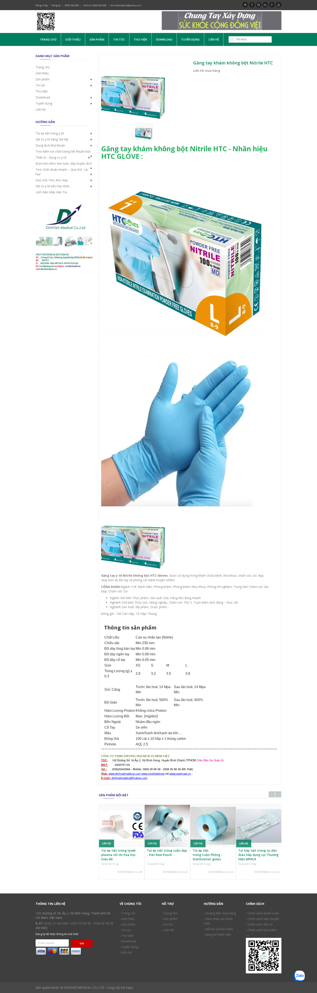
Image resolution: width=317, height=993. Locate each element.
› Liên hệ (126, 952)
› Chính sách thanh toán (262, 913)
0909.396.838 (72, 5)
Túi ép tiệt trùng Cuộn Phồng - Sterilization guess (207, 854)
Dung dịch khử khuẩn (50, 145)
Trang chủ (48, 39)
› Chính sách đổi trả (259, 924)
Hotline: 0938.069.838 (94, 5)
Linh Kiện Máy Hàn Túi (51, 192)
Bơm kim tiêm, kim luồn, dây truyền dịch (64, 163)
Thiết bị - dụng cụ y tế (51, 157)
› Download (128, 941)
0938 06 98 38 (103, 923)
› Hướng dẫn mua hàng (220, 913)
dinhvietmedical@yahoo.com (125, 5)
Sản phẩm (96, 39)
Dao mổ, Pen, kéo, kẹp (52, 180)
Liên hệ (214, 39)
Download (164, 39)
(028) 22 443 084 (56, 923)
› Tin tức (125, 930)
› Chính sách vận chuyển (262, 919)
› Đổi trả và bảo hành (218, 929)
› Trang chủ (170, 913)
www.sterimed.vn (180, 773)
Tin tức (119, 39)
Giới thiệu (73, 39)
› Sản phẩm (127, 924)
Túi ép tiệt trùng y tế (50, 133)
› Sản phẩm (169, 919)
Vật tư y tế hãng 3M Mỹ (52, 139)
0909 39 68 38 (81, 923)
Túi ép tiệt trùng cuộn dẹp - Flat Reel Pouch (167, 852)
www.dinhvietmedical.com (125, 773)
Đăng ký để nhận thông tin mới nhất (57, 934)
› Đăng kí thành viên (217, 934)
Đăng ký (56, 5)
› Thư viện (126, 936)
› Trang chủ (128, 913)
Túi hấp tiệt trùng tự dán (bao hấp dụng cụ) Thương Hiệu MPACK (258, 854)
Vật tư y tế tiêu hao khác (53, 186)
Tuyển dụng (190, 39)
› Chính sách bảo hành (261, 930)
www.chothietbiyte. (153, 773)
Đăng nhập (42, 5)
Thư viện (140, 39)
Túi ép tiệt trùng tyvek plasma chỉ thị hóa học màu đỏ (118, 854)
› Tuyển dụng (129, 947)
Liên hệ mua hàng (206, 71)
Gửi (82, 943)
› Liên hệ (168, 930)
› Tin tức (167, 924)
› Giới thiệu (127, 919)
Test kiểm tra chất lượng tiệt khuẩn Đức (63, 151)
